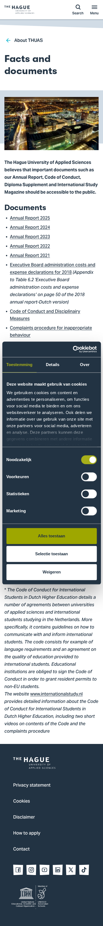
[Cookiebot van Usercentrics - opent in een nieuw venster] (73, 349)
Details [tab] (52, 364)
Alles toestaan (51, 536)
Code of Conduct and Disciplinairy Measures (45, 315)
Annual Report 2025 (30, 218)
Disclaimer (24, 817)
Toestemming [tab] (19, 364)
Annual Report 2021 (30, 256)
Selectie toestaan (51, 553)
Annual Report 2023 (30, 237)
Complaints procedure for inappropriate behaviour (51, 332)
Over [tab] (84, 364)
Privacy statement (32, 785)
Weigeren (52, 572)
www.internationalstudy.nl (56, 694)
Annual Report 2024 (30, 227)
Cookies (21, 801)
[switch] (89, 476)
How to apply (26, 833)
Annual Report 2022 (30, 246)
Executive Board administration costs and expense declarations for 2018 (52, 269)
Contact (21, 849)
